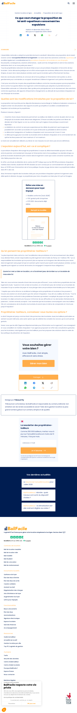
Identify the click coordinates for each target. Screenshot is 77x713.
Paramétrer (11, 703)
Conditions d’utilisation (42, 457)
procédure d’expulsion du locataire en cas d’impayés (49, 60)
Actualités (37, 13)
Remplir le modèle (38, 210)
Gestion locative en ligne (23, 13)
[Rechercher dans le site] (68, 3)
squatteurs (70, 58)
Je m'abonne (36, 450)
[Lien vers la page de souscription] (38, 227)
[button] (74, 3)
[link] (38, 242)
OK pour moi (31, 703)
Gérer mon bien (38, 363)
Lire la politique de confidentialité (13, 697)
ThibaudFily (19, 400)
